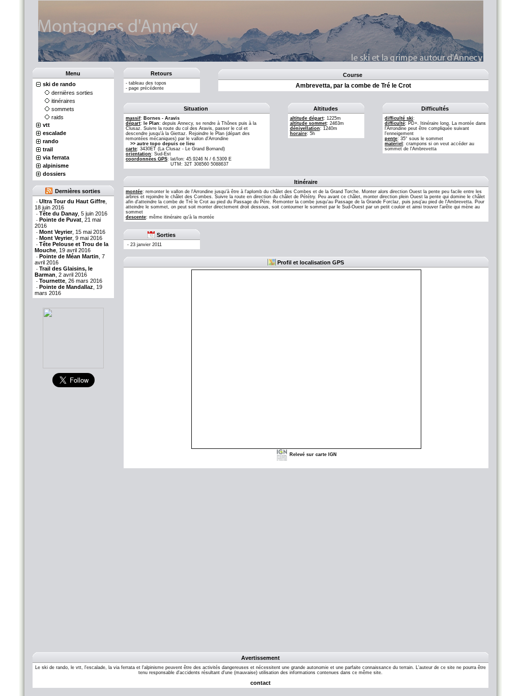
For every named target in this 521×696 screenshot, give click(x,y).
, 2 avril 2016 (64, 271)
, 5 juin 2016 (73, 213)
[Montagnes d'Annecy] (73, 337)
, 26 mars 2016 (70, 281)
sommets (62, 109)
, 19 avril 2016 (71, 247)
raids (57, 117)
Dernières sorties (77, 191)
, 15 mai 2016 (72, 232)
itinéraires (63, 101)
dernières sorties (72, 93)
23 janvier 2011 (146, 244)
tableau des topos (147, 83)
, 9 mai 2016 (70, 238)
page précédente (146, 88)
